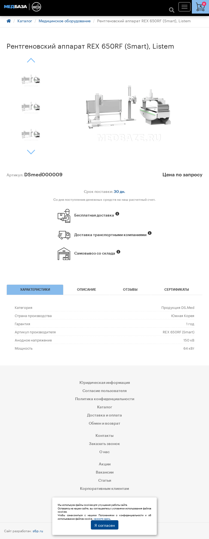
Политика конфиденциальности (104, 399)
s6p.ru (38, 530)
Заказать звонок (104, 444)
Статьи (104, 480)
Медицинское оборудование (65, 20)
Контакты (104, 436)
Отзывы (130, 289)
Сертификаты (176, 289)
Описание (86, 289)
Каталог (24, 20)
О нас (104, 452)
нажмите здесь (102, 518)
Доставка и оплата (104, 415)
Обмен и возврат (104, 423)
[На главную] (104, 6)
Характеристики (35, 289)
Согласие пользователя (104, 391)
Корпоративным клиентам (104, 489)
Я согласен (104, 525)
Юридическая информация (104, 383)
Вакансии (104, 472)
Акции (104, 464)
